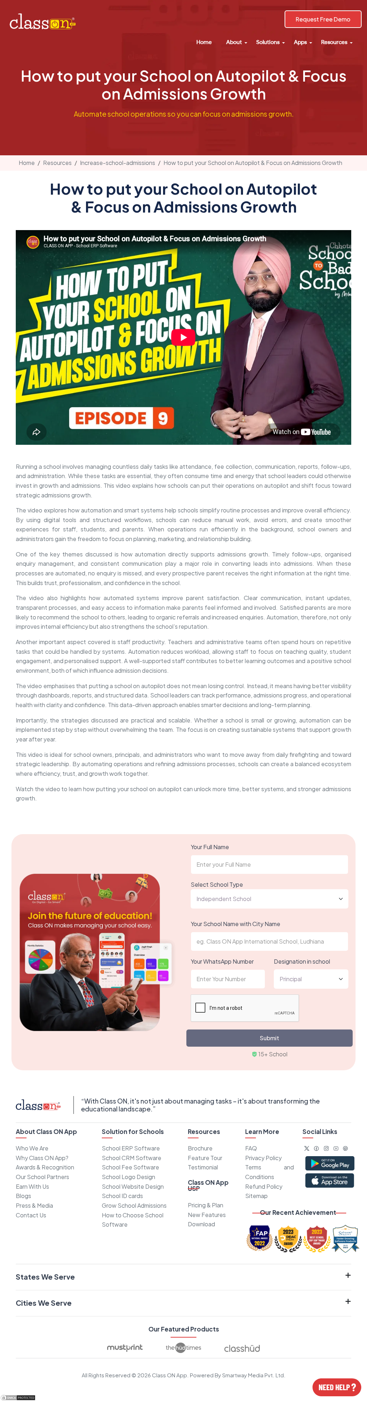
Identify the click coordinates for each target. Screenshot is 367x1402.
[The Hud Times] (183, 1348)
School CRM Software (131, 1158)
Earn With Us (32, 1186)
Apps (300, 42)
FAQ (251, 1148)
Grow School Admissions (134, 1205)
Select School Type (217, 884)
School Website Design (133, 1186)
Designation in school (302, 961)
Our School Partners (42, 1176)
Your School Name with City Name (235, 924)
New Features (207, 1214)
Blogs (23, 1195)
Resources (334, 42)
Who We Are (32, 1148)
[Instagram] (326, 1148)
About (234, 42)
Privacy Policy (263, 1158)
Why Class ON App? (42, 1158)
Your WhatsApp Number (222, 961)
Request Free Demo (323, 19)
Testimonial (203, 1167)
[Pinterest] (345, 1148)
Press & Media (34, 1205)
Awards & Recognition (45, 1167)
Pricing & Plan (205, 1205)
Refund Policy (263, 1186)
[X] (306, 1148)
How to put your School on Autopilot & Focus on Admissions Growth (252, 162)
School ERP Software (131, 1148)
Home (204, 42)
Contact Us (31, 1215)
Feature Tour (205, 1158)
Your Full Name (210, 847)
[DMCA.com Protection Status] (18, 1397)
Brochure (200, 1148)
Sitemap (256, 1195)
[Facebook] (316, 1148)
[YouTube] (336, 1148)
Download (201, 1224)
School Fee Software (130, 1167)
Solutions (268, 42)
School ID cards (122, 1195)
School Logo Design (128, 1176)
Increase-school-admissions (117, 162)
